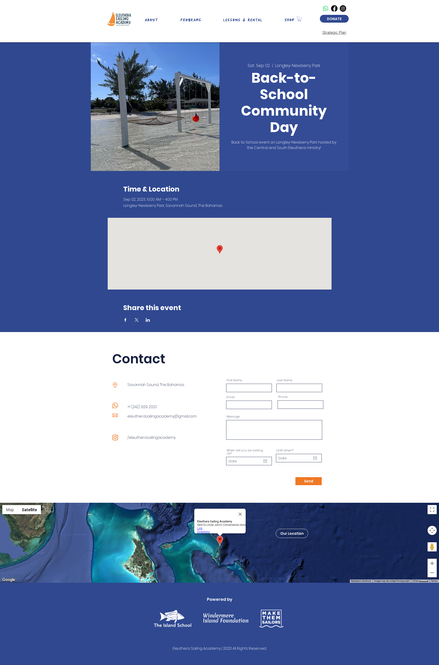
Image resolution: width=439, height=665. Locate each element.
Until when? (284, 450)
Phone (282, 396)
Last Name (284, 380)
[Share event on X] (136, 320)
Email (231, 397)
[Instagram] (343, 8)
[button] (299, 18)
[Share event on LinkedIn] (148, 320)
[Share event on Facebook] (125, 320)
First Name (234, 380)
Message (233, 416)
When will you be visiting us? (245, 452)
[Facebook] (334, 8)
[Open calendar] (265, 461)
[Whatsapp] (325, 8)
